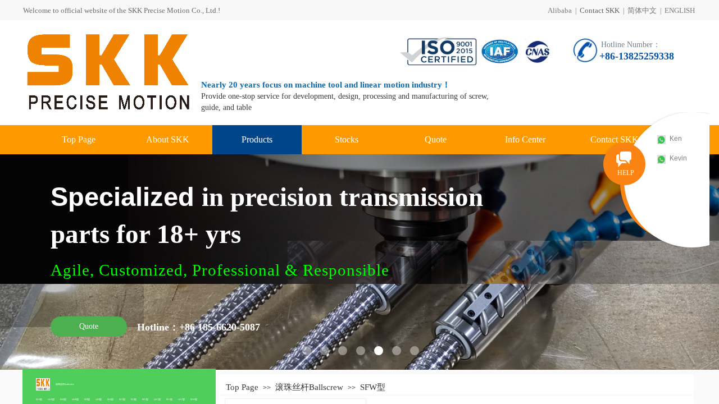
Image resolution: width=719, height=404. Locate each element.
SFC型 (145, 399)
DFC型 (157, 399)
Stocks (346, 139)
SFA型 (39, 399)
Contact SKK (600, 10)
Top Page (78, 139)
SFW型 (193, 399)
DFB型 (75, 399)
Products (257, 139)
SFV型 (169, 399)
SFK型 (110, 399)
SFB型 (63, 399)
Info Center (525, 139)
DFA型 (51, 399)
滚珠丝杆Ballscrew (65, 384)
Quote (436, 139)
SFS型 (87, 399)
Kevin (678, 158)
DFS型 (98, 399)
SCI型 (133, 399)
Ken (676, 139)
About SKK (167, 139)
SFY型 (122, 399)
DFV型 (181, 399)
